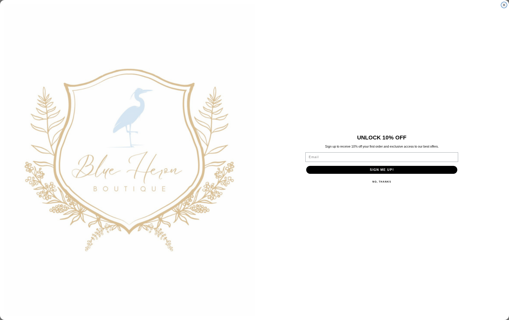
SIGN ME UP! (382, 169)
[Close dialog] (504, 5)
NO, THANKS (381, 181)
